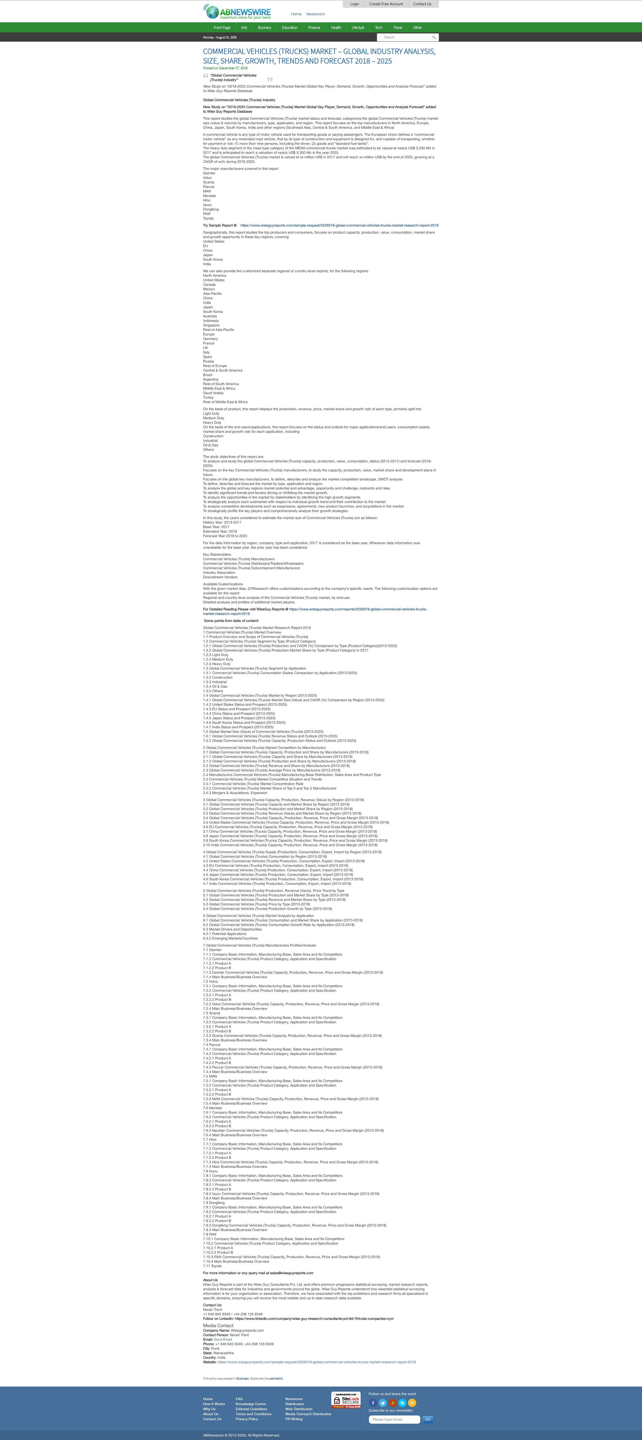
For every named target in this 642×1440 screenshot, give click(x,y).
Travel (397, 27)
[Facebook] (373, 1403)
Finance (314, 27)
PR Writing (293, 1419)
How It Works (214, 1404)
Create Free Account (386, 4)
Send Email (223, 1339)
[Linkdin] (392, 1403)
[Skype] (402, 1403)
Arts (244, 27)
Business (264, 27)
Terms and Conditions (253, 1414)
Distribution (294, 1404)
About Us (210, 1414)
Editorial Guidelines (251, 1409)
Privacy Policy (247, 1419)
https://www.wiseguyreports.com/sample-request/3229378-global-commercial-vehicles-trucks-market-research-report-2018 (339, 225)
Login (354, 4)
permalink (276, 1378)
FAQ (239, 1399)
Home (296, 14)
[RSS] (412, 1403)
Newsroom (315, 14)
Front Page (222, 27)
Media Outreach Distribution (308, 1414)
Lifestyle (358, 27)
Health (336, 27)
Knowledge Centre (251, 1404)
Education (289, 27)
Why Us (209, 1409)
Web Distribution (298, 1409)
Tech (378, 27)
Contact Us (422, 4)
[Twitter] (382, 1403)
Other (417, 27)
